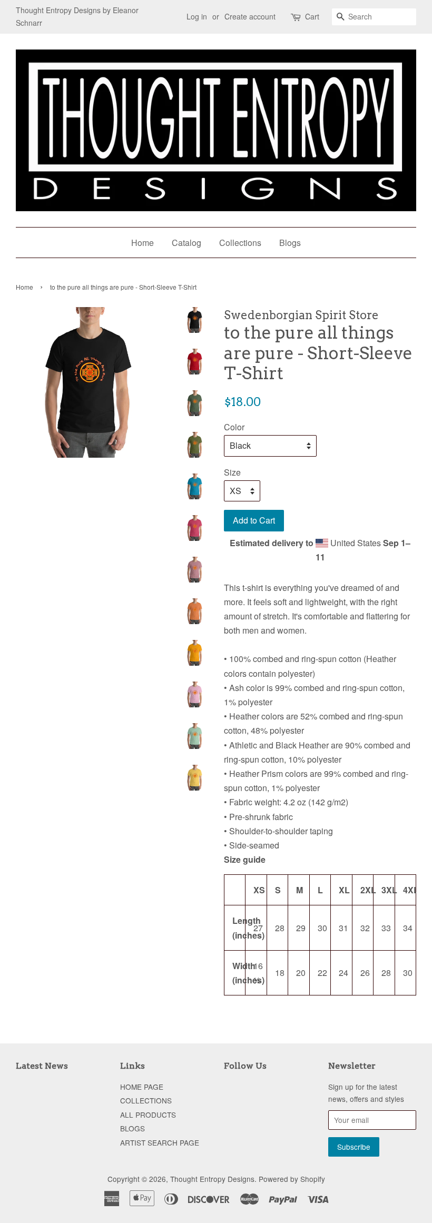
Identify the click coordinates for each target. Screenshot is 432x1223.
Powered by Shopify (292, 1178)
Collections (240, 242)
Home (142, 242)
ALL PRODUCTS (148, 1114)
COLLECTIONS (146, 1100)
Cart (312, 16)
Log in (196, 16)
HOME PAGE (141, 1086)
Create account (250, 16)
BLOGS (132, 1128)
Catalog (186, 242)
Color (234, 427)
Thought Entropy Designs (212, 1178)
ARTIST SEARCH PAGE (159, 1142)
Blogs (290, 242)
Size (232, 472)
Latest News (42, 1066)
